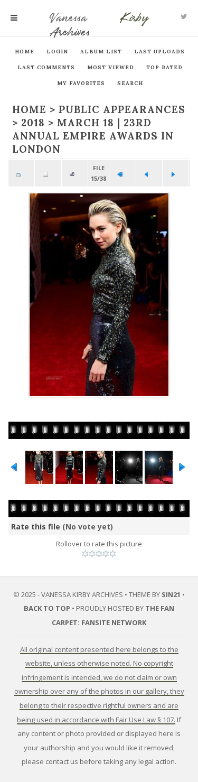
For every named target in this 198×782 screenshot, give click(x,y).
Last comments (46, 67)
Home (24, 51)
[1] (85, 553)
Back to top (47, 608)
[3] (99, 553)
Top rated (164, 67)
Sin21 (171, 594)
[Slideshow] (74, 173)
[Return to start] (122, 173)
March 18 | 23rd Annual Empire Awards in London (93, 135)
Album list (101, 51)
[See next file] (175, 173)
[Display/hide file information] (47, 173)
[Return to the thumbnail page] (21, 173)
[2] (92, 553)
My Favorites (81, 83)
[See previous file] (149, 173)
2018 (33, 122)
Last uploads (159, 51)
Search (130, 83)
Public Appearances (122, 109)
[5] (112, 553)
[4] (105, 553)
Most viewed (110, 67)
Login (57, 51)
